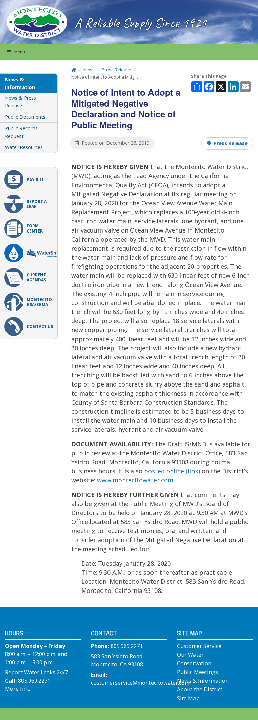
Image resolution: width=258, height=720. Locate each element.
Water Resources (24, 147)
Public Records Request (21, 132)
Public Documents (25, 117)
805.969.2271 (34, 680)
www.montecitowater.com (135, 480)
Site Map (188, 698)
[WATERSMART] (28, 253)
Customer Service (199, 646)
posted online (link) (172, 471)
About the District (199, 689)
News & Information (203, 680)
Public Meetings (197, 672)
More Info (18, 688)
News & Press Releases (20, 102)
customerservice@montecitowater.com (140, 682)
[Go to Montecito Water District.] (73, 70)
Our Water (190, 654)
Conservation (194, 663)
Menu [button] (19, 52)
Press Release (231, 143)
